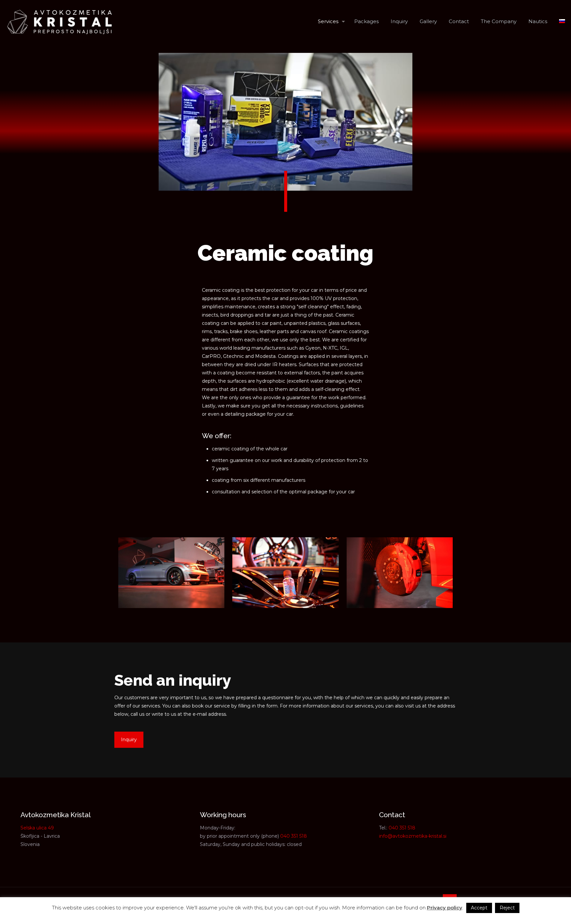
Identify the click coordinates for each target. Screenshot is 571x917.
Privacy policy (444, 907)
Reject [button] (507, 908)
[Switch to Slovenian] (562, 21)
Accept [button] (479, 908)
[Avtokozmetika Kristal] (59, 21)
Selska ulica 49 (37, 828)
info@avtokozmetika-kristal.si (412, 836)
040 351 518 (293, 836)
